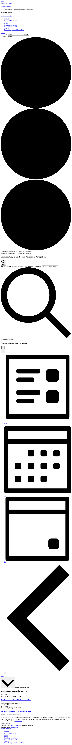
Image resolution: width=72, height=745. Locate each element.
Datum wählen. (19, 687)
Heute (2, 676)
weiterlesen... (18, 721)
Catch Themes (14, 727)
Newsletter (7, 28)
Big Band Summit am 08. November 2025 (16, 700)
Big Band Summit (6, 6)
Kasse (6, 23)
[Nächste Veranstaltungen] (5, 673)
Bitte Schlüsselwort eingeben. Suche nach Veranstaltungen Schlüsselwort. (21, 266)
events (6, 22)
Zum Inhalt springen (6, 16)
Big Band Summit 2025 (10, 20)
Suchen (3, 33)
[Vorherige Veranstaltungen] (37, 671)
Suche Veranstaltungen (7, 339)
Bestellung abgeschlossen (11, 25)
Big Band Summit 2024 (10, 26)
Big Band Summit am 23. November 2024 (16, 711)
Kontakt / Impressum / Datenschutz (14, 30)
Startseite (6, 19)
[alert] (36, 251)
